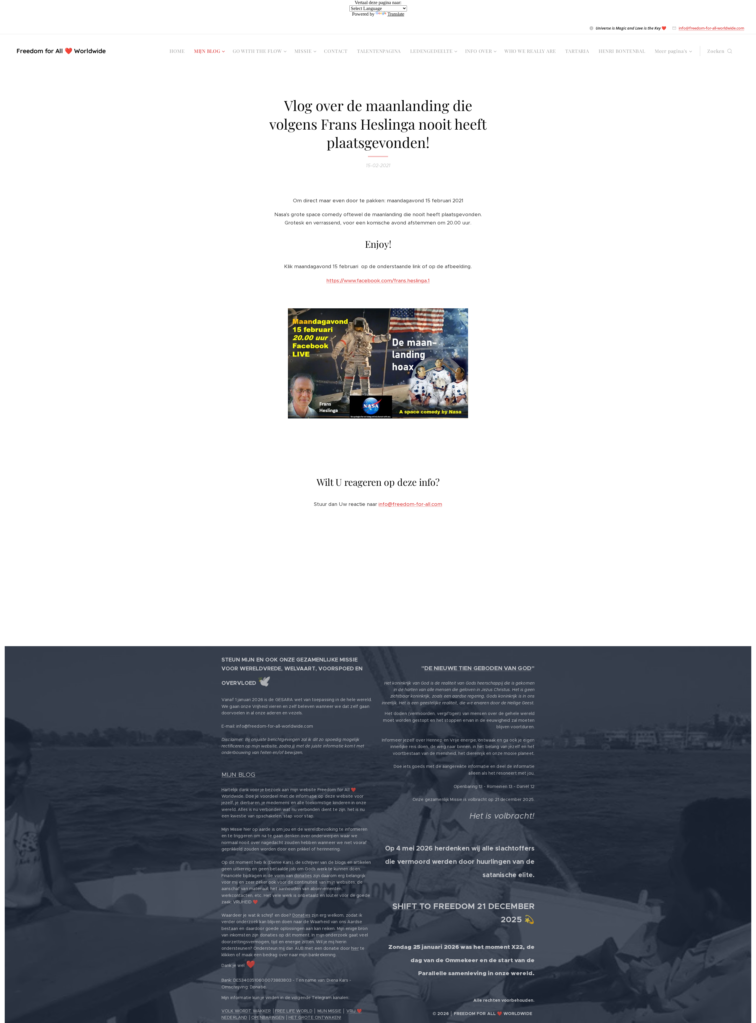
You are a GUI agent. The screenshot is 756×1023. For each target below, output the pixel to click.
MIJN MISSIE (329, 1011)
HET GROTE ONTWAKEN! (315, 1017)
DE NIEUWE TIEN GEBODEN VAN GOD (478, 668)
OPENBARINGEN (268, 1017)
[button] (719, 51)
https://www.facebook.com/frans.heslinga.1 (378, 280)
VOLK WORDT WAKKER (246, 1011)
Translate (395, 14)
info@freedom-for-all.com (410, 504)
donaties (303, 875)
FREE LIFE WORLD (293, 1011)
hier (355, 948)
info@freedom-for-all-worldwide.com (711, 28)
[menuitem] (178, 51)
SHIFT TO (411, 906)
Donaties (301, 915)
